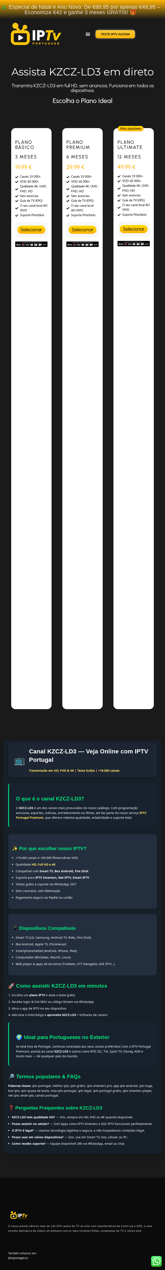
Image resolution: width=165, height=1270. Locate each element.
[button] (87, 34)
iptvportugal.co (18, 1258)
